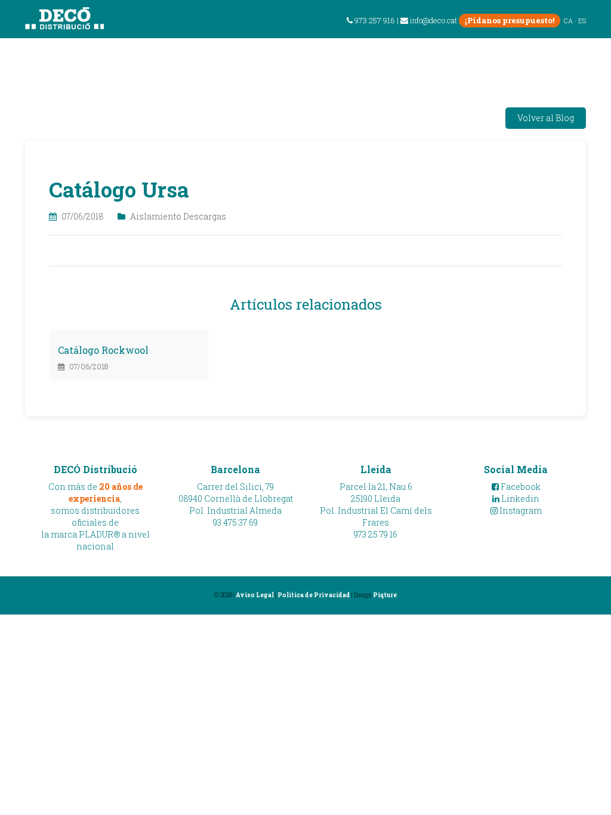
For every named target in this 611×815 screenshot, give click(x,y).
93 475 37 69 (235, 522)
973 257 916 (374, 20)
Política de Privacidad (313, 595)
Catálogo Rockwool (103, 350)
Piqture (385, 595)
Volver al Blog (545, 118)
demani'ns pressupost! (528, 56)
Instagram (520, 510)
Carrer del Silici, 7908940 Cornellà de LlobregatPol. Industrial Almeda (235, 498)
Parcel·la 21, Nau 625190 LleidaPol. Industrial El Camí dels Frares (376, 504)
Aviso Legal (255, 595)
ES (582, 20)
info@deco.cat (433, 20)
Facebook (520, 486)
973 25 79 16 (375, 534)
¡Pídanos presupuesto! (509, 20)
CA (568, 20)
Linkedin (519, 498)
